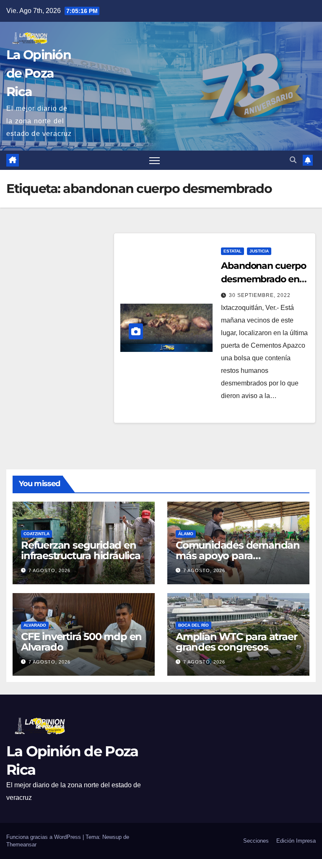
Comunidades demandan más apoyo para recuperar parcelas (238, 555)
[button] (293, 160)
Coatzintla (36, 533)
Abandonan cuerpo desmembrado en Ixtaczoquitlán (263, 279)
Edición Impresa (296, 841)
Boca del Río (193, 625)
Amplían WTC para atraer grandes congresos (236, 641)
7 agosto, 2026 (49, 570)
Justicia (259, 251)
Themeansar (21, 844)
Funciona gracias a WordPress (44, 837)
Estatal (232, 251)
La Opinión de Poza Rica (38, 73)
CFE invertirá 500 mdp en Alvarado (81, 641)
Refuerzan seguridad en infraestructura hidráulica (80, 550)
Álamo (185, 533)
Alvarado (34, 625)
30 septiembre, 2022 (260, 295)
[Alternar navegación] (154, 160)
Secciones (256, 841)
